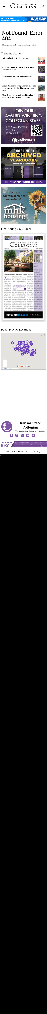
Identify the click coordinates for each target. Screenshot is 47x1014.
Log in (39, 452)
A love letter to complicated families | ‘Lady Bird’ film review (18, 96)
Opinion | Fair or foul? (11, 58)
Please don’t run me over (13, 77)
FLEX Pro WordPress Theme (21, 452)
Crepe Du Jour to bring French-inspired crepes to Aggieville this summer (19, 87)
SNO (34, 452)
